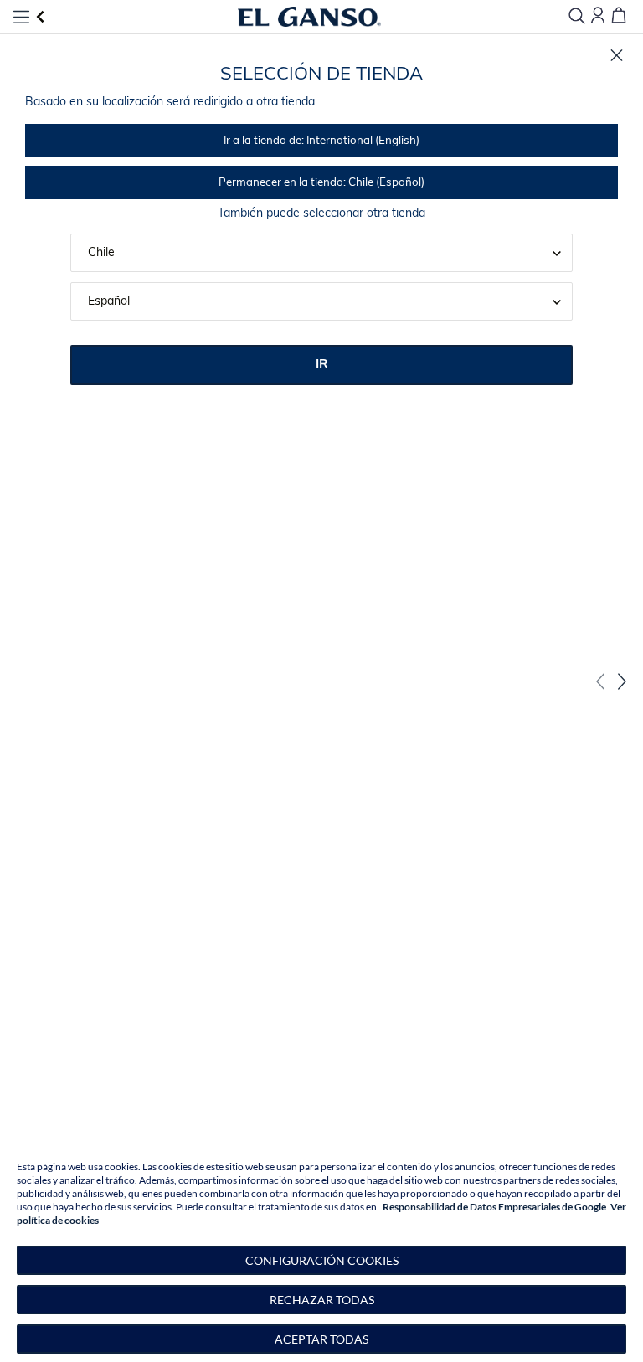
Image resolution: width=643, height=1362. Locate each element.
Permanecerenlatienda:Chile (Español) (321, 182)
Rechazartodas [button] (322, 1300)
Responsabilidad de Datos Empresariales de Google (494, 1206)
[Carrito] (618, 16)
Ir (322, 365)
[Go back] (40, 17)
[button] (321, 1260)
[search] (576, 17)
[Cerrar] (616, 55)
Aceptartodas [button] (321, 1339)
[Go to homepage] (309, 17)
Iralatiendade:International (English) (321, 141)
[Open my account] (597, 16)
